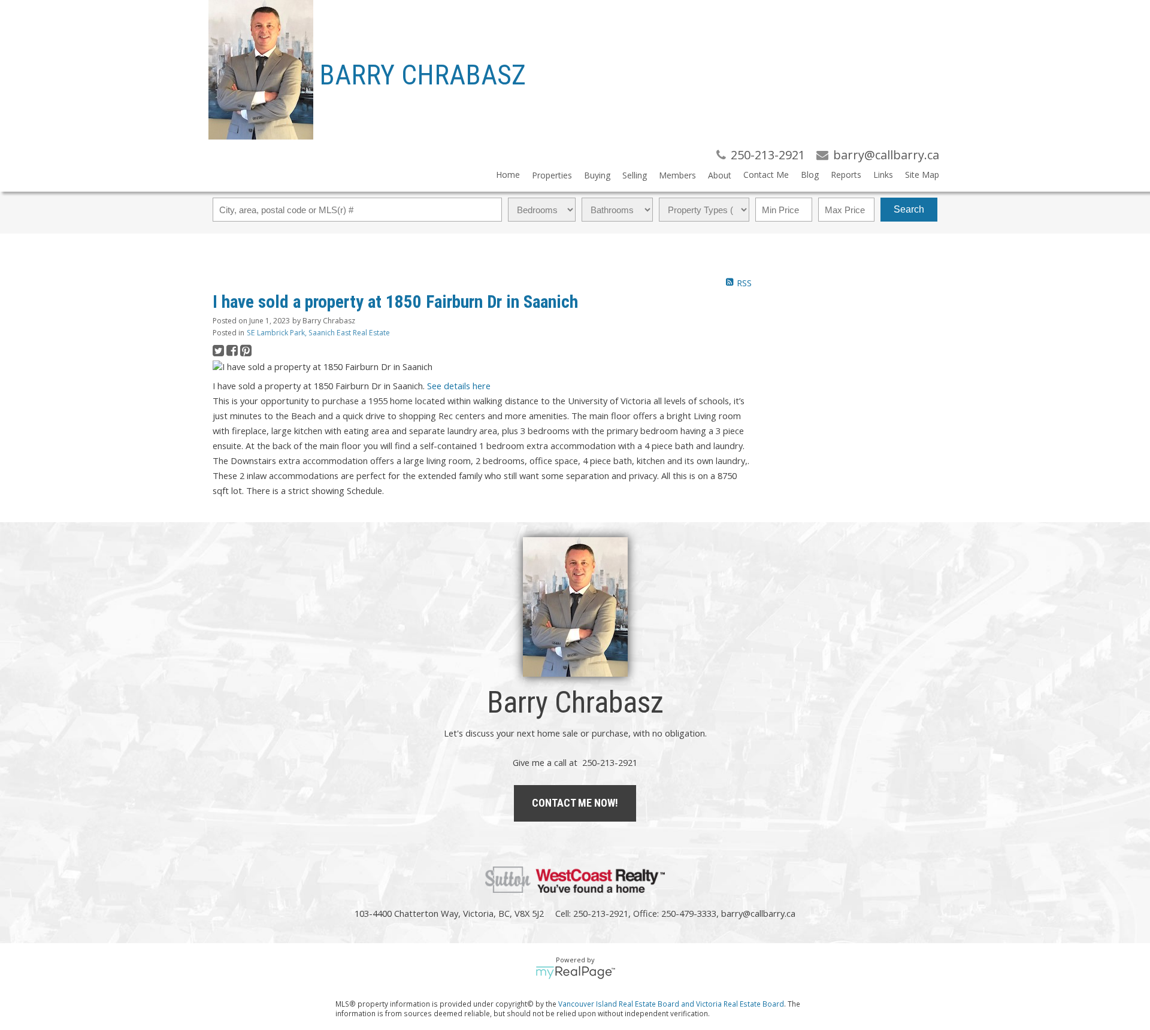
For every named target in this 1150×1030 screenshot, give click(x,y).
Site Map (922, 174)
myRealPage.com (575, 972)
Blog (810, 174)
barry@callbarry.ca (758, 913)
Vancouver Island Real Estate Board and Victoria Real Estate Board (671, 1003)
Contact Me (766, 174)
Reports (846, 174)
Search (909, 209)
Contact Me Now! (575, 802)
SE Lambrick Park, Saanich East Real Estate (318, 333)
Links (883, 174)
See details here (459, 386)
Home (508, 174)
